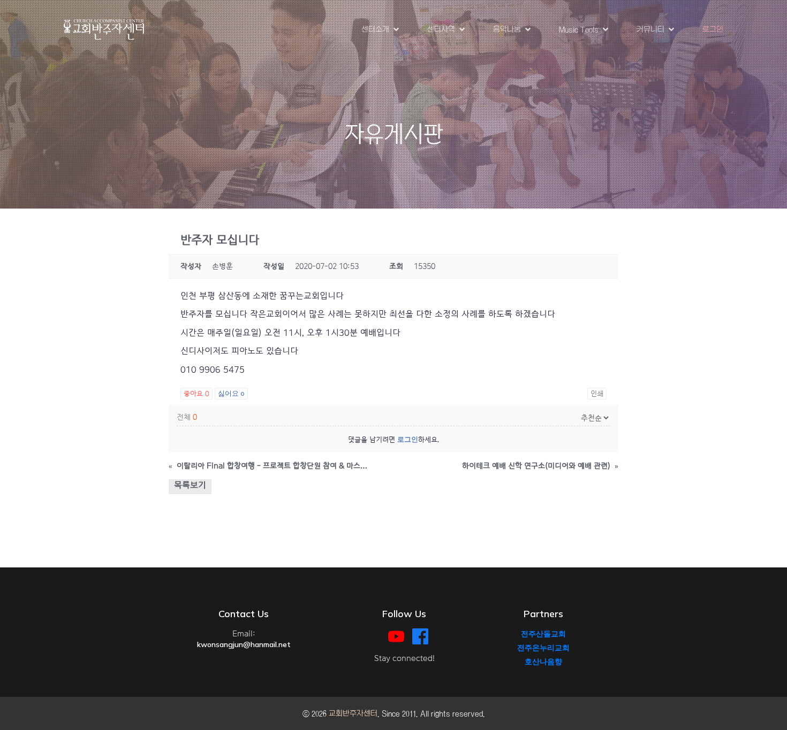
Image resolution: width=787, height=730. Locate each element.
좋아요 (196, 393)
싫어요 (231, 393)
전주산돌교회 (543, 634)
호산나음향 (543, 661)
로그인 (712, 29)
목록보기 (190, 485)
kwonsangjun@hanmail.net (244, 644)
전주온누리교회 (543, 647)
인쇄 (597, 393)
